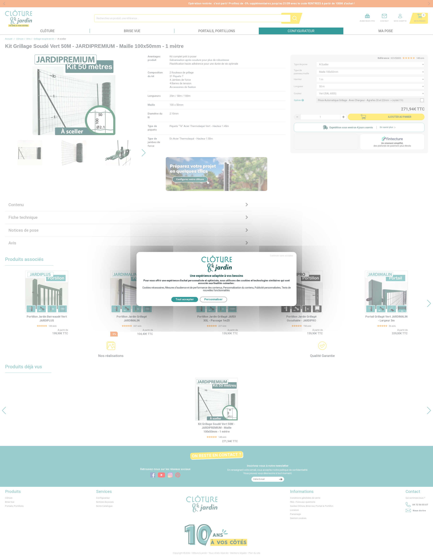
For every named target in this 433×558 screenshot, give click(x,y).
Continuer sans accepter (281, 255)
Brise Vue (132, 31)
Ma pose (385, 31)
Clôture (47, 31)
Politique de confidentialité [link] (245, 299)
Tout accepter (185, 299)
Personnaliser (213, 299)
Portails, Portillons (216, 31)
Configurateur (301, 31)
